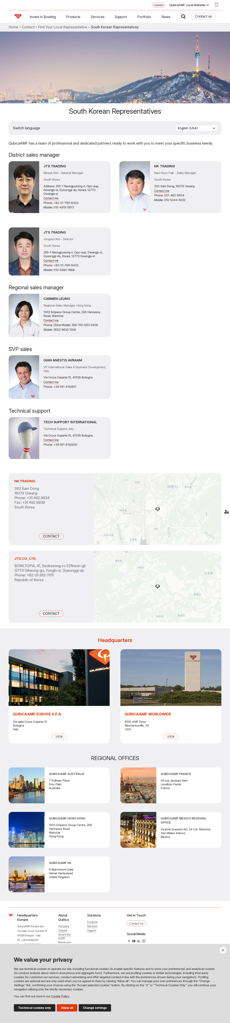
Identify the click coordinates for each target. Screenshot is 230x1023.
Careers (158, 5)
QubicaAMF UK (60, 863)
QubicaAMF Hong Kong (67, 818)
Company (63, 926)
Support (121, 17)
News (166, 17)
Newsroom (64, 942)
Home (13, 27)
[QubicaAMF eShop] (216, 6)
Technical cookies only (34, 1008)
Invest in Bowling (43, 17)
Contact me (51, 198)
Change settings (95, 1008)
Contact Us (136, 923)
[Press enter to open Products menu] (82, 17)
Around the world (64, 936)
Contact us (203, 16)
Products (73, 17)
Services (98, 17)
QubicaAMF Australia (66, 774)
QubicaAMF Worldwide (148, 714)
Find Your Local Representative (62, 27)
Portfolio (144, 17)
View (59, 736)
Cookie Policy (60, 996)
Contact (28, 27)
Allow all (67, 1008)
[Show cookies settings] (226, 511)
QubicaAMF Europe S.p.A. (37, 714)
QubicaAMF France (176, 774)
